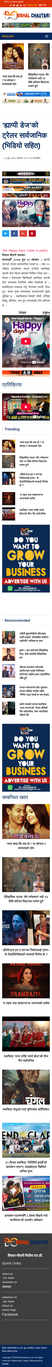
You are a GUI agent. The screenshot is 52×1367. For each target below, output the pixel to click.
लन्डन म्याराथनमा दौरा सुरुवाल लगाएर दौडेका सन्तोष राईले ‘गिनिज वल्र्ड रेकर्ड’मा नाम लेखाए (34, 691)
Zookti (5, 1364)
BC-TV (42, 5)
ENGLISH (32, 5)
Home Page (9, 1309)
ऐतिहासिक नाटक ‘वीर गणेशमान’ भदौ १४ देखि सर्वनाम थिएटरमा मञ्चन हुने (34, 461)
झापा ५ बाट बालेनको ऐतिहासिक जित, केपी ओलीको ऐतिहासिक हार (33, 654)
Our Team (8, 1277)
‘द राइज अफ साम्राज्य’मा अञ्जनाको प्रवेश (26, 1003)
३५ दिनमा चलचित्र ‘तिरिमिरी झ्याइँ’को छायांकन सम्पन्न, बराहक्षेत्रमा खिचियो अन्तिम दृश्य (26, 1167)
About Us (7, 1273)
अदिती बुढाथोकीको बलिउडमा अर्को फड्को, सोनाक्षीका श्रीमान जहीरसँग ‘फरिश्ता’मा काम (33, 637)
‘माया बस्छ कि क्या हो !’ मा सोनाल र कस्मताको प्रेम (12, 80)
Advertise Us (9, 1282)
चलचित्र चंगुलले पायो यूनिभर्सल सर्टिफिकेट (26, 1109)
